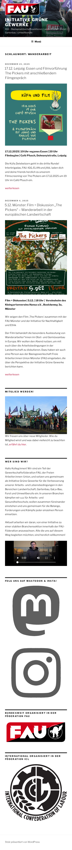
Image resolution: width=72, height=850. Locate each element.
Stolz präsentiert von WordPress (22, 841)
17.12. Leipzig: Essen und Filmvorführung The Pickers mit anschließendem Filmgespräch (36, 73)
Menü (38, 41)
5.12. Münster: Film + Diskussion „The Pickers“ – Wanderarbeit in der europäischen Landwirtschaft (33, 209)
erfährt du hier (17, 444)
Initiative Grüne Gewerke (26, 22)
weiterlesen (12, 188)
